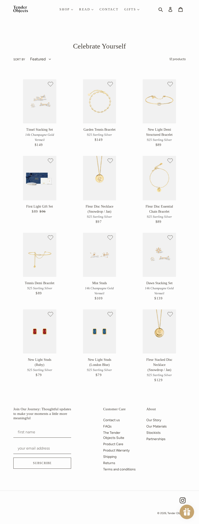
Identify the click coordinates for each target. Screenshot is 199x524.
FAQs (107, 426)
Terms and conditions (119, 469)
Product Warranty (116, 450)
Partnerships (156, 439)
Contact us (111, 420)
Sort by (19, 59)
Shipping (109, 457)
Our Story (153, 420)
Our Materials (156, 426)
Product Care (113, 444)
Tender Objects (176, 513)
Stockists (153, 433)
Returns (109, 463)
